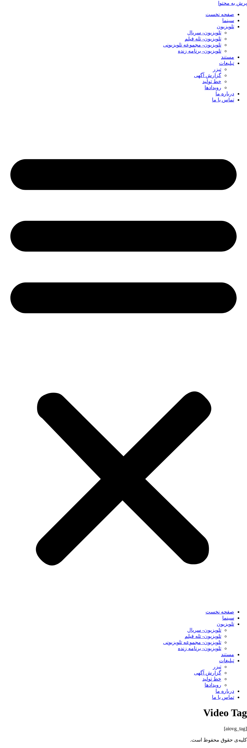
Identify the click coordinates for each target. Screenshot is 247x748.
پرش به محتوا (232, 3)
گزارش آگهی (207, 75)
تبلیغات (226, 63)
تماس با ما (223, 99)
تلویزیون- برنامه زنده (199, 51)
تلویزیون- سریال (204, 32)
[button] (123, 356)
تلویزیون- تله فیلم (203, 38)
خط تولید (211, 81)
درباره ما (224, 93)
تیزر (217, 69)
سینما (228, 20)
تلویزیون (225, 26)
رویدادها (213, 87)
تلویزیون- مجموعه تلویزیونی (192, 45)
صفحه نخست (220, 14)
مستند (227, 57)
